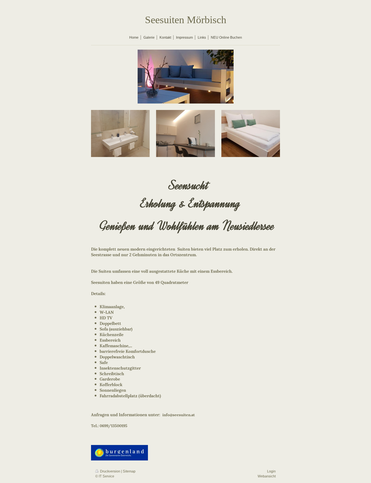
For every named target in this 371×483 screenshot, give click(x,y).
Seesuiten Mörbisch (185, 19)
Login (271, 471)
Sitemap (129, 471)
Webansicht (267, 476)
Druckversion (110, 471)
